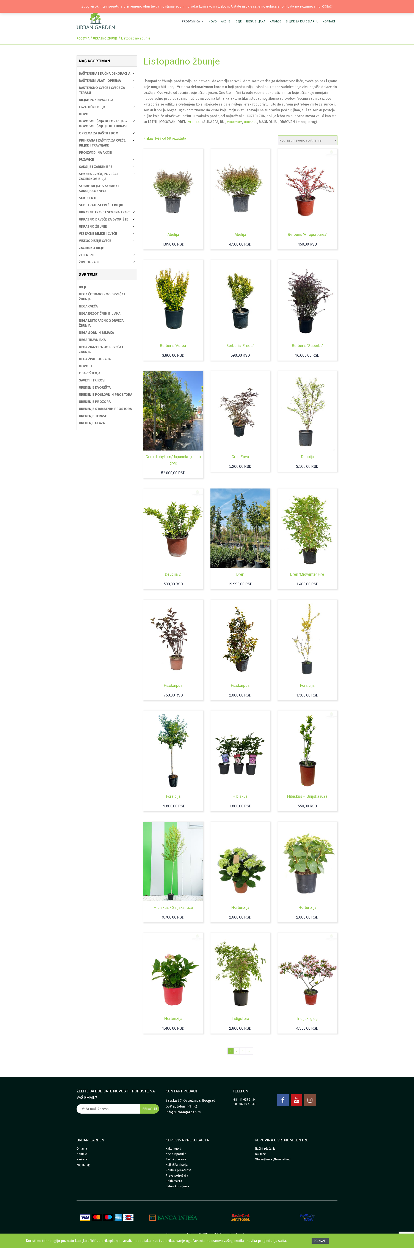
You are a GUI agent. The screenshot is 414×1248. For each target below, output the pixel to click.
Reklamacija (174, 1181)
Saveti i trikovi (92, 380)
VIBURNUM (234, 122)
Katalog (275, 21)
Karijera (82, 1159)
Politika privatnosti (178, 1170)
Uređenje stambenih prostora (105, 409)
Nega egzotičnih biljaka (99, 313)
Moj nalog (83, 1165)
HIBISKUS (250, 122)
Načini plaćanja (176, 1159)
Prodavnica (191, 21)
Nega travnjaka (92, 340)
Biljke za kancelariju (302, 21)
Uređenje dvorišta (95, 387)
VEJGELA (193, 122)
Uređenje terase (93, 416)
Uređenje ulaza (92, 423)
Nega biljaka (255, 21)
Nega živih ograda (95, 359)
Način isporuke (176, 1154)
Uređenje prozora (95, 402)
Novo (213, 21)
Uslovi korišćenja (177, 1186)
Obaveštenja (89, 373)
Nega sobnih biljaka (96, 333)
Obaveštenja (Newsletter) (272, 1159)
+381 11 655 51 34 (244, 1099)
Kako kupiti (173, 1148)
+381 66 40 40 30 (244, 1104)
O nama (82, 1148)
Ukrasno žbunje (105, 38)
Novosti (86, 366)
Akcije (225, 21)
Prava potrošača (177, 1175)
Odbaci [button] (327, 6)
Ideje (238, 21)
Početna (83, 38)
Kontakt (329, 21)
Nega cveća (88, 306)
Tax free (260, 1154)
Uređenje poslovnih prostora (105, 394)
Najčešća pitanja (177, 1165)
